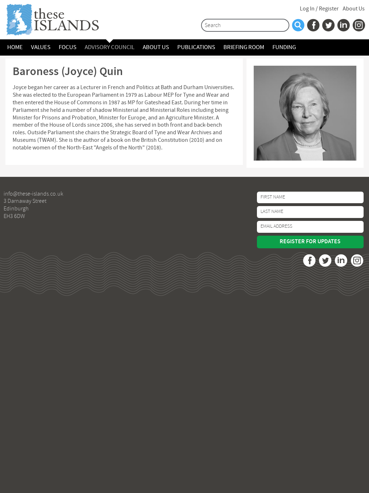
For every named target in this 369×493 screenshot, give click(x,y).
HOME (15, 47)
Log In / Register (319, 9)
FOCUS (67, 47)
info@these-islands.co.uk (33, 194)
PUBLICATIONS (196, 47)
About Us (354, 9)
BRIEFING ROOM (243, 47)
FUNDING (284, 47)
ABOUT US (156, 47)
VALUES (40, 47)
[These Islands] (59, 20)
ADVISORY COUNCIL (109, 47)
